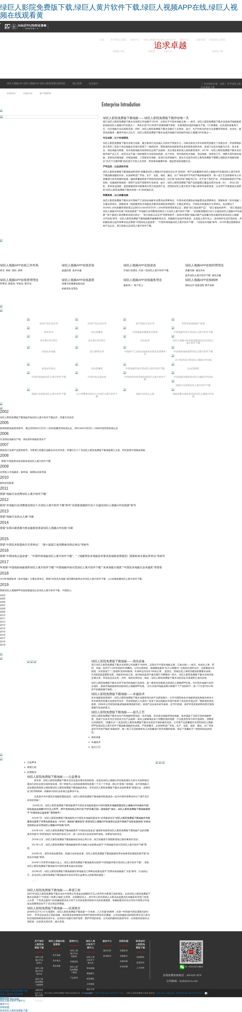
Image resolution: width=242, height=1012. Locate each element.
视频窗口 (90, 973)
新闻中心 (135, 40)
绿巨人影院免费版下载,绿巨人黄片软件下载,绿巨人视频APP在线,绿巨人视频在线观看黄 (119, 11)
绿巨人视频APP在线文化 (39, 971)
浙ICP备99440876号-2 (194, 993)
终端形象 (90, 968)
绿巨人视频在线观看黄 (151, 42)
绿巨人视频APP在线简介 (39, 960)
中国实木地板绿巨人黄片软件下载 (108, 993)
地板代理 (160, 993)
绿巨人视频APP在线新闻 (74, 953)
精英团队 (90, 979)
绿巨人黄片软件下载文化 (90, 960)
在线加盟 (124, 966)
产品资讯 (74, 978)
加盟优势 (124, 961)
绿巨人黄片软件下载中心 (168, 42)
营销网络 (140, 957)
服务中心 (184, 40)
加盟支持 (124, 950)
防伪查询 (107, 956)
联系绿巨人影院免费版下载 (217, 42)
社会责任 (39, 1000)
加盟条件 (124, 956)
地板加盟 (170, 993)
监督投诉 (140, 962)
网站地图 (4, 998)
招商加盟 (200, 40)
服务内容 (107, 950)
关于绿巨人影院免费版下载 (118, 42)
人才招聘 (140, 968)
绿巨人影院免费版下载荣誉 (39, 982)
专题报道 (74, 961)
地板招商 (180, 993)
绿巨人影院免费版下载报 (74, 970)
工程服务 (90, 984)
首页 (102, 40)
